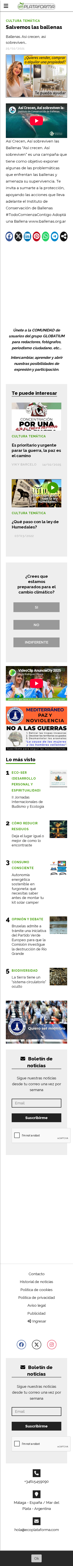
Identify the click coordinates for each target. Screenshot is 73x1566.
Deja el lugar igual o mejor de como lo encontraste (28, 840)
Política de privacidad (36, 1297)
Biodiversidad (25, 970)
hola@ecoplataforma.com (36, 1529)
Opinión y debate (27, 919)
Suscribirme (36, 1118)
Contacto (37, 1274)
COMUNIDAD (43, 330)
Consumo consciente (23, 865)
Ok (36, 1558)
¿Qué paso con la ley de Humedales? (35, 524)
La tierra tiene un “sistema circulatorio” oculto (29, 981)
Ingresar (38, 1321)
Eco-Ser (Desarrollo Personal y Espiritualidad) (26, 781)
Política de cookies (36, 1290)
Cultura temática (23, 21)
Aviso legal (36, 1305)
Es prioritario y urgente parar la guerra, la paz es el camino (36, 450)
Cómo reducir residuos (25, 826)
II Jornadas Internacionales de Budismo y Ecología (28, 802)
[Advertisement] (36, 284)
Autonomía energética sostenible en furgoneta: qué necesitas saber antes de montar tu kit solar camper (28, 888)
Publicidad (36, 1313)
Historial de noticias (36, 1281)
